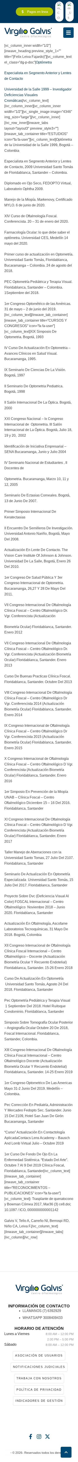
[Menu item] (59, 12)
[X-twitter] (47, 1436)
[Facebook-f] (30, 1436)
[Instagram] (39, 1436)
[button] (66, 1452)
